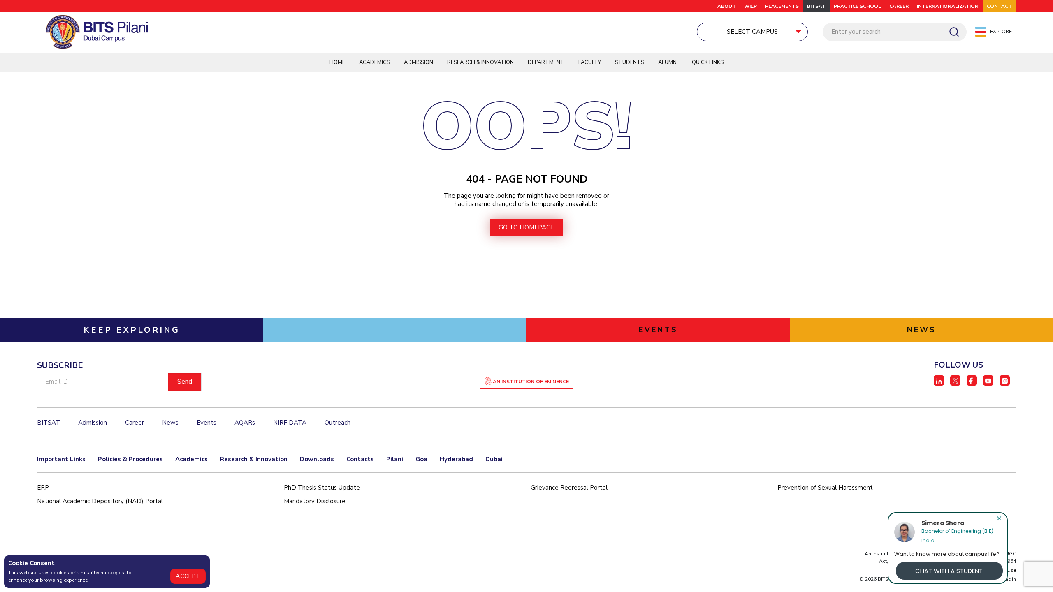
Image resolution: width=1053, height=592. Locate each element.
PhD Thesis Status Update (322, 487)
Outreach (337, 423)
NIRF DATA (289, 423)
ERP (43, 487)
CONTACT (999, 6)
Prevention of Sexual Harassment (825, 487)
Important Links (61, 459)
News (170, 423)
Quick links (708, 62)
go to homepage (526, 227)
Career (899, 6)
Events (206, 423)
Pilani (394, 459)
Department (546, 62)
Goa (421, 459)
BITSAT (816, 6)
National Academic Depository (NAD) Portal (100, 501)
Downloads (317, 459)
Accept (188, 576)
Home (337, 62)
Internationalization (948, 6)
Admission (418, 62)
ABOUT (726, 6)
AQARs (244, 423)
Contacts (360, 459)
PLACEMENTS (782, 6)
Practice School (857, 6)
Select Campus (752, 32)
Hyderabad (456, 459)
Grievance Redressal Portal (569, 487)
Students (629, 62)
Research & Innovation (480, 62)
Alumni (668, 62)
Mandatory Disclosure (315, 501)
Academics (374, 62)
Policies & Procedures (130, 459)
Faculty (589, 62)
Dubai (494, 459)
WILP (750, 6)
